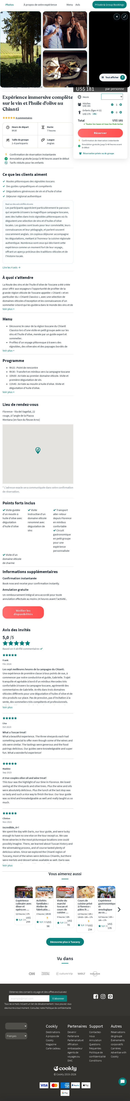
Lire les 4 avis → (11, 267)
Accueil (7, 87)
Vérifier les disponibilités (23, 612)
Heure (86, 97)
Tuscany (25, 87)
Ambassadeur (75, 1048)
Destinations (53, 1032)
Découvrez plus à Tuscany (65, 941)
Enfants (92, 112)
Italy (15, 87)
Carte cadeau (53, 1048)
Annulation (95, 1040)
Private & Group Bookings (109, 4)
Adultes (87, 104)
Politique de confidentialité (58, 1007)
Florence (37, 87)
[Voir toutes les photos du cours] (20, 49)
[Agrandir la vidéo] (124, 16)
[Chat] (122, 1082)
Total (81, 120)
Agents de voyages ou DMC (74, 1056)
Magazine (51, 1044)
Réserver (100, 133)
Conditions (95, 1060)
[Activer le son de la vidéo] (117, 16)
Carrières (116, 1048)
